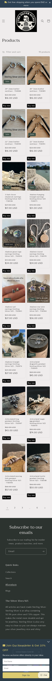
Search (9, 578)
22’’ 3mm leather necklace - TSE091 (37, 143)
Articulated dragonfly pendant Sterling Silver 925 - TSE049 (38, 365)
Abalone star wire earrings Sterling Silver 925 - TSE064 (38, 309)
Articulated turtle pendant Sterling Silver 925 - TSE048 (38, 478)
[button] (3, 21)
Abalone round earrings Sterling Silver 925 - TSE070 (38, 254)
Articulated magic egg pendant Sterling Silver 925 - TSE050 (38, 422)
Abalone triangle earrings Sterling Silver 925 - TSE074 (13, 364)
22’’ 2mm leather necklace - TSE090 (13, 143)
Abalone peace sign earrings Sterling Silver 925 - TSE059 (13, 254)
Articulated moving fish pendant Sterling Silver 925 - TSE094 (13, 479)
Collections (11, 572)
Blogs (8, 591)
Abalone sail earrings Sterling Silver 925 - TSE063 (13, 309)
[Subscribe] (43, 551)
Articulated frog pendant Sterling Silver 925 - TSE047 (13, 421)
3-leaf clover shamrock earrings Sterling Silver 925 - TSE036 (13, 198)
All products (11, 585)
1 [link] (7, 508)
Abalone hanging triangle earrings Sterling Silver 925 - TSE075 (38, 198)
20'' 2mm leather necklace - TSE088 (13, 90)
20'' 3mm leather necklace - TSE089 (37, 90)
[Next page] (45, 508)
